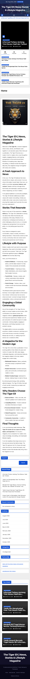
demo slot (5, 564)
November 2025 (7, 538)
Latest (5, 53)
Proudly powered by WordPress (10, 667)
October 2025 (6, 542)
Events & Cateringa (20, 672)
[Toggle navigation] (14, 15)
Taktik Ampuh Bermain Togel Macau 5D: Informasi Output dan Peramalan (13, 82)
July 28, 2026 (7, 46)
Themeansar (15, 669)
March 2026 (6, 527)
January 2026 (6, 534)
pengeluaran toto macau (9, 571)
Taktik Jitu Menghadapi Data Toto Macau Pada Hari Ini (14, 43)
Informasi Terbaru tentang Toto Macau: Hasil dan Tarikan (14, 594)
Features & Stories (15, 675)
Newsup (23, 667)
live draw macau (12, 564)
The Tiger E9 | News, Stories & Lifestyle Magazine (15, 657)
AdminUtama (16, 46)
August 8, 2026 (9, 596)
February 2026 (7, 530)
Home (6, 672)
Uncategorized (5, 57)
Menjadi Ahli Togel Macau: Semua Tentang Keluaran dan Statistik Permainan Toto (13, 75)
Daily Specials (12, 672)
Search (4, 458)
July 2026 (5, 519)
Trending (24, 53)
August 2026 (6, 516)
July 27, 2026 (8, 628)
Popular (14, 53)
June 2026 (5, 523)
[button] (25, 15)
